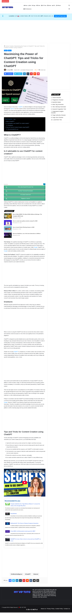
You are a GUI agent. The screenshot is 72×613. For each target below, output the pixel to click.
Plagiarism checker (25, 198)
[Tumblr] (28, 73)
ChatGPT (20, 106)
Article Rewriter (56, 97)
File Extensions (27, 8)
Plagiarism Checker (57, 100)
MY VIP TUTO (23, 607)
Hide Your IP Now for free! (60, 16)
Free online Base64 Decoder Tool (25, 187)
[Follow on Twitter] (11, 69)
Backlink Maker (56, 102)
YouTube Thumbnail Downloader (25, 190)
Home (26, 5)
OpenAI (12, 108)
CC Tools (44, 5)
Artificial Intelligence (17, 574)
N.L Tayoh (8, 69)
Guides (12, 46)
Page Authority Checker (59, 115)
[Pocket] (38, 73)
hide (14, 119)
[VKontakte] (30, 580)
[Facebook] (10, 580)
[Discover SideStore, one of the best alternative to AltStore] (8, 235)
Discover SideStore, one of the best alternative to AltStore (26, 233)
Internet (9, 50)
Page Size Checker (57, 117)
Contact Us (67, 608)
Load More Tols (57, 119)
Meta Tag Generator (58, 104)
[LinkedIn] (24, 73)
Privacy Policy (51, 608)
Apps (34, 5)
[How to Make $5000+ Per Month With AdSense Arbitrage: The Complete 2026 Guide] (8, 216)
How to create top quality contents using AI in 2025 (25, 221)
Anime (49, 5)
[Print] (37, 580)
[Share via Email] (34, 580)
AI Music (59, 5)
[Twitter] (13, 580)
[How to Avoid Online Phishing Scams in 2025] (8, 229)
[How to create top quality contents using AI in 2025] (8, 222)
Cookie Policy (59, 608)
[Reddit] (34, 73)
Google (35, 247)
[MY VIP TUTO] (7, 7)
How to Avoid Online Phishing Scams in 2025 (23, 227)
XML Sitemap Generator (59, 106)
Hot (30, 5)
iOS (54, 5)
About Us (43, 608)
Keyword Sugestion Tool (59, 109)
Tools (39, 5)
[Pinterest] (31, 73)
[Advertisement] (36, 31)
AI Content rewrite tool (25, 194)
